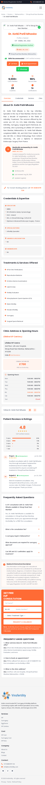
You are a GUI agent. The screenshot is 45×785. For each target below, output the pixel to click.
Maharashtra (19, 14)
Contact (3, 755)
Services (31, 98)
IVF (2, 718)
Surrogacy (4, 720)
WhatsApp (23, 69)
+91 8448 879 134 (38, 2)
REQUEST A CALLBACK (22, 622)
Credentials (19, 98)
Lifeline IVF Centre (12, 336)
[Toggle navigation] (41, 8)
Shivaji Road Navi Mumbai (34, 14)
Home (3, 14)
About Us (4, 749)
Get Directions (15, 355)
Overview (7, 98)
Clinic (40, 98)
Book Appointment (30, 64)
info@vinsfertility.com (10, 767)
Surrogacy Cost (6, 738)
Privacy (3, 782)
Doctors (10, 14)
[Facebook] (3, 771)
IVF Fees (4, 741)
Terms (9, 782)
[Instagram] (35, 410)
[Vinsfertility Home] (7, 8)
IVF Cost (3, 735)
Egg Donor (4, 723)
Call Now (14, 64)
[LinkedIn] (30, 410)
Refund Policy (16, 782)
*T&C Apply (7, 631)
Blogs (3, 752)
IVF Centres (5, 726)
